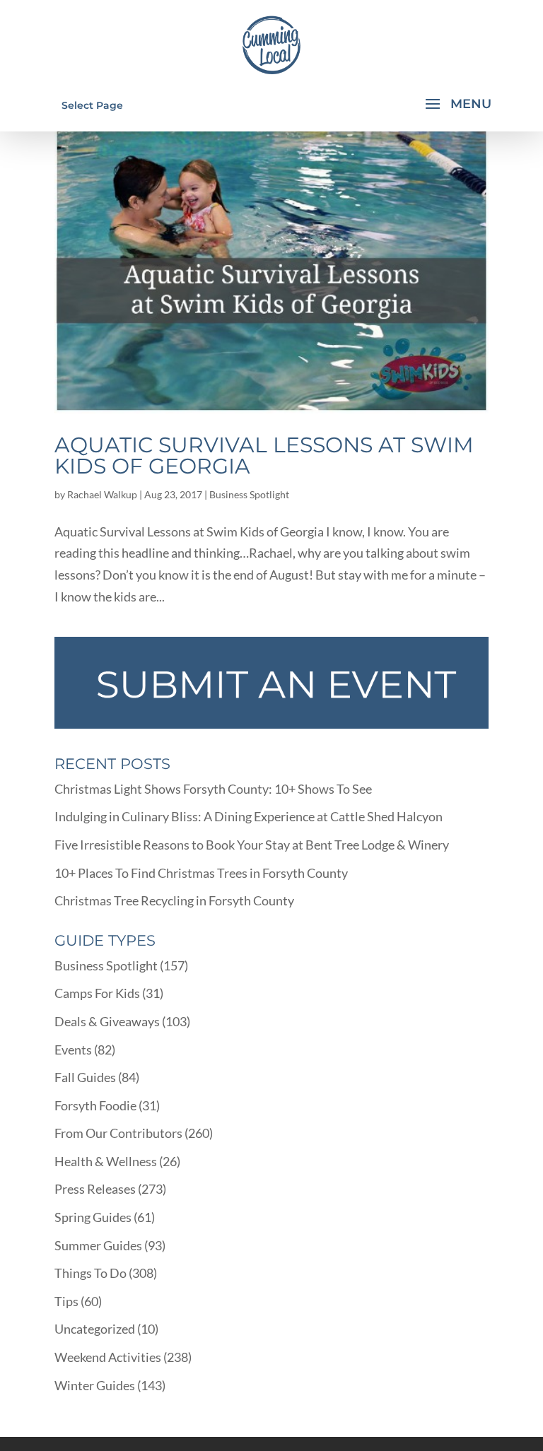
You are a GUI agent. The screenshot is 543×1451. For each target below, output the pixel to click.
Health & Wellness (105, 1161)
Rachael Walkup (102, 494)
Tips (66, 1301)
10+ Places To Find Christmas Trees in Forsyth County (201, 873)
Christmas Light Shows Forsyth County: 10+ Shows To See (213, 789)
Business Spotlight (249, 494)
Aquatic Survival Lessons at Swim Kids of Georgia (264, 455)
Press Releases (95, 1189)
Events (73, 1049)
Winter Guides (94, 1385)
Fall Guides (85, 1077)
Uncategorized (94, 1329)
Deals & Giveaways (107, 1021)
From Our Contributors (118, 1133)
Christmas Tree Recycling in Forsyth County (174, 900)
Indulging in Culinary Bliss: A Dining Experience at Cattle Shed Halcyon (248, 816)
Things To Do (90, 1273)
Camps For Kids (97, 993)
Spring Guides (93, 1217)
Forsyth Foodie (95, 1105)
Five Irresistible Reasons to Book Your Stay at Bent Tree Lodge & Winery (251, 844)
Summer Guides (98, 1245)
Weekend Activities (107, 1357)
